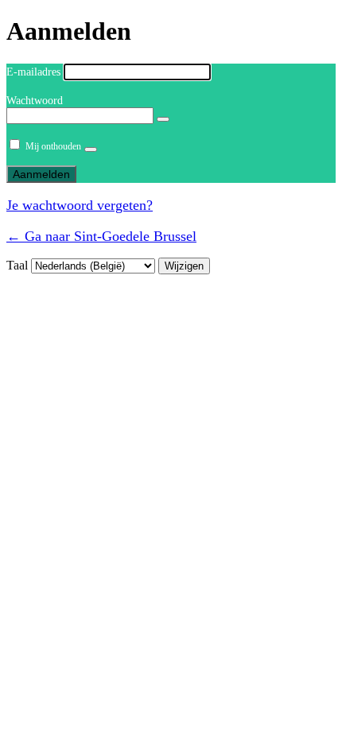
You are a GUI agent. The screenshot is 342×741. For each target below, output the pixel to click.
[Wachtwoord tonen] (163, 119)
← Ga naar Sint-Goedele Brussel (101, 236)
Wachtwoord (34, 101)
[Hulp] (90, 149)
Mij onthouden (53, 146)
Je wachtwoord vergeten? (79, 205)
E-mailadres (33, 72)
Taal (17, 265)
